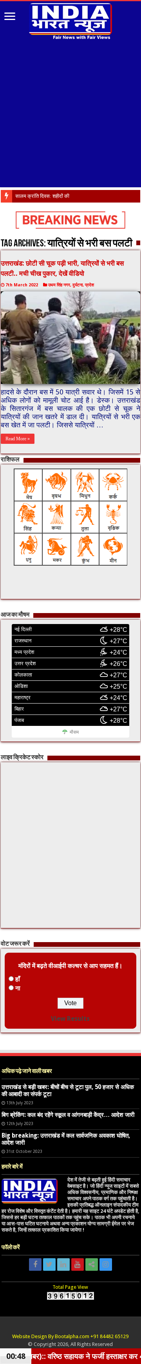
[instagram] (105, 1264)
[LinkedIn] (63, 1264)
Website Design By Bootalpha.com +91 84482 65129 (70, 1336)
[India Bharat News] (70, 20)
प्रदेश (89, 285)
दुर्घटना (77, 285)
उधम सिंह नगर (59, 285)
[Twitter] (49, 1264)
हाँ (17, 979)
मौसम (74, 732)
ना (17, 988)
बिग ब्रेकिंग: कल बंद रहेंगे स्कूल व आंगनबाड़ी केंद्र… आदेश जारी (68, 1114)
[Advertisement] (70, 114)
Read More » (17, 438)
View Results (70, 1018)
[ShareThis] (91, 1264)
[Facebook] (35, 1264)
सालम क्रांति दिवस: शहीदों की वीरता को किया (56, 196)
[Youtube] (77, 1264)
